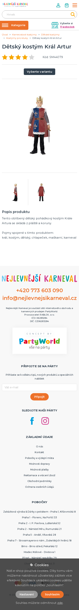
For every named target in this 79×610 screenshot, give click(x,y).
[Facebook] (32, 421)
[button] (58, 5)
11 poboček (67, 26)
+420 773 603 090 (39, 290)
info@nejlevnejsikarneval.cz (39, 298)
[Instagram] (45, 421)
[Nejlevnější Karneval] (15, 5)
